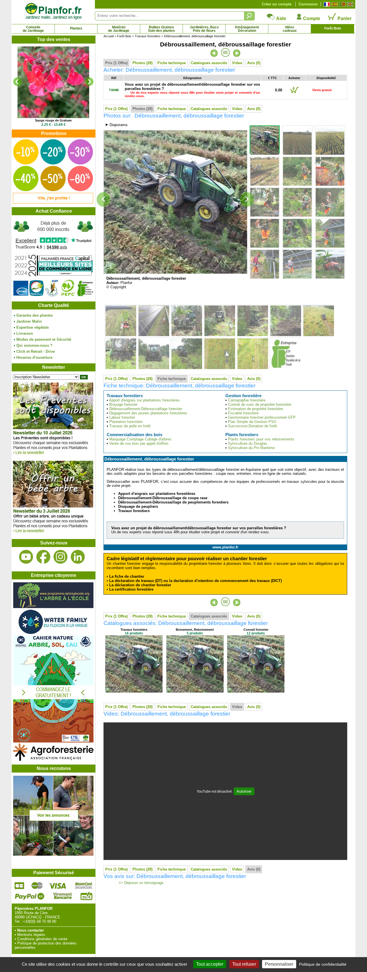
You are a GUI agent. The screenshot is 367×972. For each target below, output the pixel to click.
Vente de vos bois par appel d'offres (139, 443)
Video (237, 63)
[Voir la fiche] (53, 82)
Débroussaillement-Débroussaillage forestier (145, 409)
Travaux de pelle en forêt (130, 426)
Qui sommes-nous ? (34, 345)
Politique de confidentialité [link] (322, 964)
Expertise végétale (32, 327)
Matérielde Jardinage (118, 29)
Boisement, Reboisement (195, 629)
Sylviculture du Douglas (247, 443)
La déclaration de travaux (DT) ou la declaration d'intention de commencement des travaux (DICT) (195, 581)
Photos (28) (142, 63)
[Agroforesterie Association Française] (53, 759)
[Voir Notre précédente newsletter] (53, 534)
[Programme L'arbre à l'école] (53, 607)
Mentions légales (31, 934)
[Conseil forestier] (255, 691)
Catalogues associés (209, 63)
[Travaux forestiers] (134, 691)
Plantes (76, 28)
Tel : (18, 921)
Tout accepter (209, 964)
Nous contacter (30, 930)
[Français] (326, 4)
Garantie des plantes (34, 315)
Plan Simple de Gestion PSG (252, 422)
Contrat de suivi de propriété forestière (259, 404)
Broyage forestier (123, 404)
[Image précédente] (103, 199)
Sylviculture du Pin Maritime (251, 448)
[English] (349, 4)
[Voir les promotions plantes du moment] (53, 202)
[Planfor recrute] (53, 854)
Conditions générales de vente (42, 939)
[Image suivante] (247, 199)
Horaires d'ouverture (34, 357)
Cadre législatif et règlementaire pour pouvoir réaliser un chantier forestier (187, 558)
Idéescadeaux (290, 29)
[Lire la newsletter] (53, 456)
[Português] (341, 4)
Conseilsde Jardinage (33, 29)
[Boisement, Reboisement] (195, 691)
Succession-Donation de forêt (252, 426)
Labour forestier (122, 417)
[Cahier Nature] (53, 741)
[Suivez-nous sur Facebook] (43, 557)
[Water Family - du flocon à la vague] (53, 633)
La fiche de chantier (126, 576)
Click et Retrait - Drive (35, 351)
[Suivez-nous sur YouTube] (26, 557)
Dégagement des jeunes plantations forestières (148, 413)
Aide (280, 18)
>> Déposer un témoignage (140, 883)
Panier (344, 18)
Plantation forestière (125, 422)
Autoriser (244, 791)
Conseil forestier (255, 629)
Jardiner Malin (29, 321)
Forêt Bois (332, 28)
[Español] (334, 4)
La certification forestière (131, 589)
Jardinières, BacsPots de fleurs (204, 29)
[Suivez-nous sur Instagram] (60, 557)
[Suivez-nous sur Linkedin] (78, 557)
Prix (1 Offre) (116, 63)
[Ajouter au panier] (294, 93)
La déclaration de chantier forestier (140, 585)
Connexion (308, 4)
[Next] (89, 81)
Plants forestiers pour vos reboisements (261, 439)
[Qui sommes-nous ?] (53, 258)
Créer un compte (276, 4)
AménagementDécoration (247, 29)
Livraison (24, 333)
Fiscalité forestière (243, 413)
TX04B (114, 90)
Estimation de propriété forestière (255, 409)
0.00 (278, 90)
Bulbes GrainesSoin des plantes (161, 29)
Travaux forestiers (148, 36)
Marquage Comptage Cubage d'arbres (140, 439)
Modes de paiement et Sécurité (43, 339)
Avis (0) (253, 63)
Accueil (109, 36)
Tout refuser (244, 964)
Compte (311, 18)
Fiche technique (171, 63)
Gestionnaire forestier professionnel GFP (262, 417)
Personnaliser (279, 964)
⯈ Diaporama (116, 125)
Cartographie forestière (247, 400)
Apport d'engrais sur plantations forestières (144, 400)
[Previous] (17, 81)
